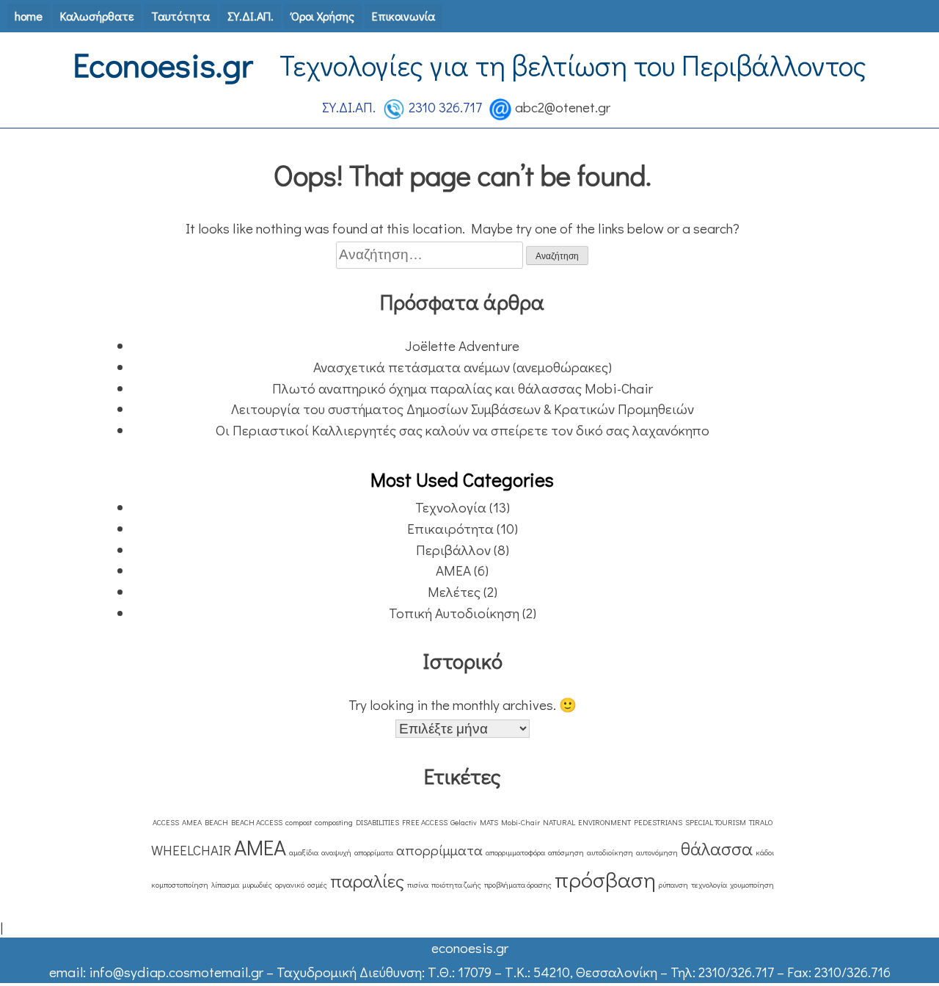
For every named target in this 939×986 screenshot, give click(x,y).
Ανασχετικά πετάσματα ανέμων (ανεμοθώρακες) (462, 367)
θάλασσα (717, 848)
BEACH (216, 822)
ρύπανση (673, 885)
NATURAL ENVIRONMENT (587, 822)
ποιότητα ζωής (456, 885)
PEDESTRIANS (658, 822)
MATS (489, 822)
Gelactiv (463, 822)
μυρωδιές (257, 885)
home (29, 15)
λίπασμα (225, 885)
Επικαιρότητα (450, 528)
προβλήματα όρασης (518, 885)
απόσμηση (566, 852)
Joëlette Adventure (462, 345)
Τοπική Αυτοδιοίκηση (454, 612)
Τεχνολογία (450, 507)
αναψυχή (336, 852)
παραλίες (367, 881)
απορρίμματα (439, 850)
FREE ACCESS (424, 822)
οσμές (317, 885)
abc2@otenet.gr (562, 107)
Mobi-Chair (520, 822)
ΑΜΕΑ (453, 570)
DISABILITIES (377, 822)
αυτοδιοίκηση (610, 852)
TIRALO (760, 822)
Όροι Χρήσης (322, 15)
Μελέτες (454, 591)
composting (334, 822)
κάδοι (765, 852)
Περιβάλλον (453, 549)
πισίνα (417, 885)
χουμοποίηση (752, 885)
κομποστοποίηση (179, 885)
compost (298, 822)
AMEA (192, 822)
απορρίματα (373, 852)
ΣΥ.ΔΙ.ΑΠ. (250, 15)
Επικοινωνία (403, 15)
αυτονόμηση (657, 852)
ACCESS (166, 822)
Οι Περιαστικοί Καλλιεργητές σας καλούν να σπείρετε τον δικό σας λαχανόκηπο (462, 430)
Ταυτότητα (180, 15)
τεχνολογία (709, 885)
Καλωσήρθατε (97, 15)
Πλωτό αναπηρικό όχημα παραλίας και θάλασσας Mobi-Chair (462, 388)
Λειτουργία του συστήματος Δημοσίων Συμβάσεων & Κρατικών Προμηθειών (462, 408)
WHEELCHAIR (191, 850)
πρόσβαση (605, 879)
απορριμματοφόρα (515, 852)
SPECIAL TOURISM (715, 822)
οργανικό (289, 885)
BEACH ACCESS (256, 822)
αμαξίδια (303, 852)
